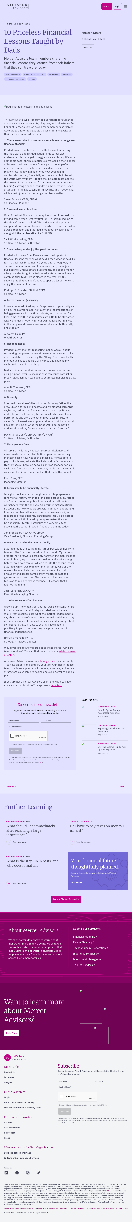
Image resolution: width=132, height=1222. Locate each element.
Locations (9, 1077)
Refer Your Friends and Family (19, 1102)
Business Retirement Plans (17, 1153)
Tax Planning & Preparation (89, 948)
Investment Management (34, 74)
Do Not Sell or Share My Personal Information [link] (109, 1208)
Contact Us (9, 1072)
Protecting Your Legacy (15, 79)
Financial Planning (13, 74)
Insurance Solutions (85, 953)
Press (7, 1138)
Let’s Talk (11, 1033)
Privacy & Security (28, 1208)
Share (86, 47)
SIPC (107, 1191)
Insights (8, 1082)
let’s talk (56, 685)
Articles (32, 79)
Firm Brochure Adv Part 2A (47, 1208)
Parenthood (53, 74)
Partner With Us (12, 1127)
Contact (106, 6)
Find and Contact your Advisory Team (22, 1107)
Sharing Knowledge (18, 24)
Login (117, 6)
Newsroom (9, 1132)
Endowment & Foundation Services (21, 1158)
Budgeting (67, 74)
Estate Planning (82, 942)
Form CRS (63, 1208)
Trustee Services (83, 965)
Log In (7, 1097)
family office (47, 661)
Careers (8, 1122)
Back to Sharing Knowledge (66, 899)
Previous (11, 786)
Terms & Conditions (11, 1208)
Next (122, 786)
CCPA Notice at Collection (79, 1208)
